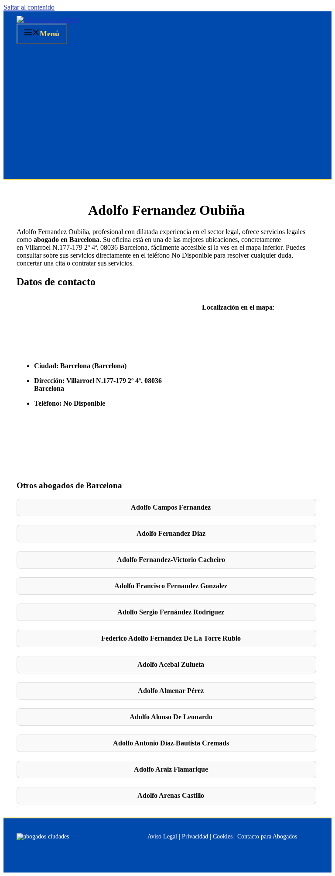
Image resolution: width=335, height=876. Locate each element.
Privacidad (195, 836)
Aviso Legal (162, 836)
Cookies (222, 836)
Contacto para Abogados (267, 836)
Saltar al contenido (29, 7)
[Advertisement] (167, 113)
